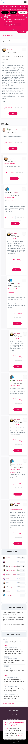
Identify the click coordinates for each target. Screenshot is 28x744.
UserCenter (14, 742)
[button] (5, 12)
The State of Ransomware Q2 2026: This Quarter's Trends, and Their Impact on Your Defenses (13, 651)
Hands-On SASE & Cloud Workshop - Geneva (11, 697)
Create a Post (22, 31)
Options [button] (25, 35)
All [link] (6, 641)
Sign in (6, 728)
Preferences (22, 12)
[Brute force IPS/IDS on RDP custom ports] (25, 120)
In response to (9, 163)
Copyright (10, 741)
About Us (22, 741)
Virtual (5, 645)
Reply (13, 113)
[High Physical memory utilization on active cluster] (2, 120)
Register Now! (12, 25)
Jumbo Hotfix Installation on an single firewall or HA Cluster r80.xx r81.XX (13, 625)
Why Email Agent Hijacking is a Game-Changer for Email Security (14, 680)
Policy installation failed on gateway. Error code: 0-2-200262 (13, 613)
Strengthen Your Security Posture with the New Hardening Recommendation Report (13, 619)
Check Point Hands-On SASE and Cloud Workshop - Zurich (14, 671)
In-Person (6, 656)
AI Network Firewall (8, 35)
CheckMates (8, 703)
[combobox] (14, 41)
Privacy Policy (23, 8)
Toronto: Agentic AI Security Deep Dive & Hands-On (14, 661)
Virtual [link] (11, 641)
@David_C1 (10, 200)
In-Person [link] (17, 641)
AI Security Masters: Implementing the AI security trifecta (14, 690)
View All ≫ (5, 600)
